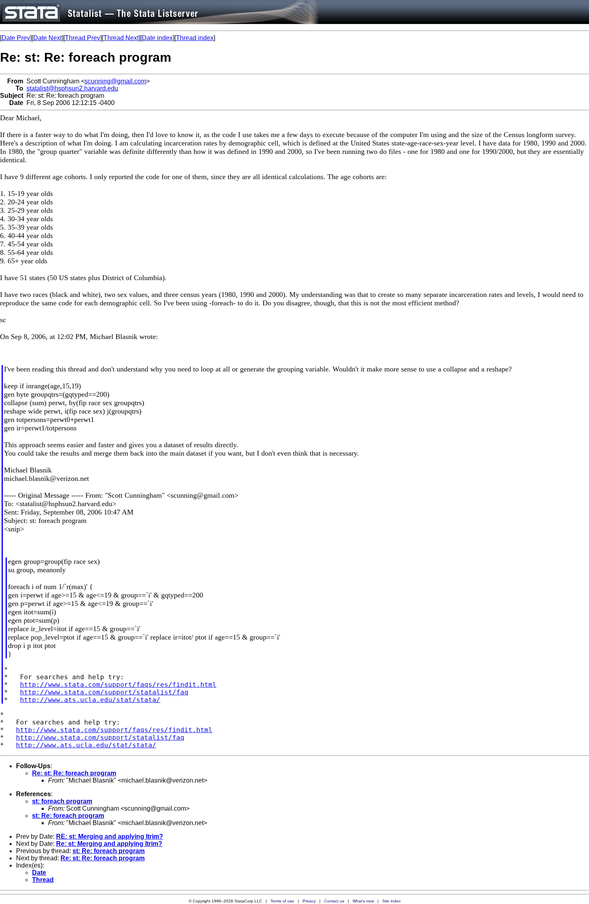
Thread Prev (82, 37)
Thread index (195, 37)
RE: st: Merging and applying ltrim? (109, 836)
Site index (391, 901)
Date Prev (16, 37)
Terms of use (282, 901)
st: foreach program (62, 801)
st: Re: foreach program (68, 815)
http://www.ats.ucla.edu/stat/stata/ (90, 700)
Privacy (309, 901)
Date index (157, 37)
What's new (363, 901)
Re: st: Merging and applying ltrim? (109, 843)
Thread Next (121, 37)
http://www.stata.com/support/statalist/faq (104, 692)
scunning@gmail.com (115, 81)
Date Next (47, 37)
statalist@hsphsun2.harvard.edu (72, 88)
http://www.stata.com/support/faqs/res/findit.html (118, 684)
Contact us (334, 901)
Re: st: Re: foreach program (74, 773)
